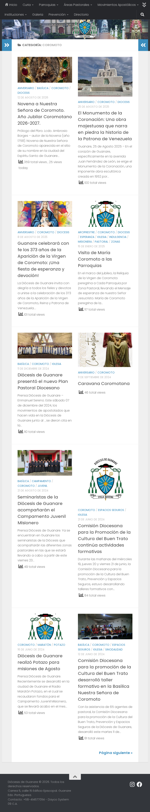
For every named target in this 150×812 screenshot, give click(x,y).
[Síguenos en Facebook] (139, 784)
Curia (27, 5)
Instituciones (14, 14)
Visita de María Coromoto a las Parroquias (95, 259)
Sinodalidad (114, 649)
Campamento (41, 481)
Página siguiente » (115, 752)
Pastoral (101, 242)
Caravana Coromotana (104, 384)
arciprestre (86, 232)
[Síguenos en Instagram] (132, 784)
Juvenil (42, 486)
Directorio (81, 14)
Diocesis (24, 93)
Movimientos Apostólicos (117, 5)
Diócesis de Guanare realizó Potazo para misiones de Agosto (40, 662)
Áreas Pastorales (76, 5)
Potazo (59, 645)
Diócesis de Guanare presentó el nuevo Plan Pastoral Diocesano (43, 381)
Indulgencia (117, 237)
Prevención (57, 14)
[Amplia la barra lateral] (7, 45)
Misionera (85, 242)
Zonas (115, 242)
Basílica (42, 88)
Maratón (44, 645)
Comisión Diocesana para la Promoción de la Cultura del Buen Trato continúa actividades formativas (104, 539)
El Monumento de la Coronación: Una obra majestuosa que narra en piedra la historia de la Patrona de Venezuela (105, 126)
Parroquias (47, 5)
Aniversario (26, 88)
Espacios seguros (111, 510)
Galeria (37, 14)
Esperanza (87, 237)
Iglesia (101, 237)
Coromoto (60, 88)
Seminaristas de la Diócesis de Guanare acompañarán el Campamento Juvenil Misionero (42, 510)
